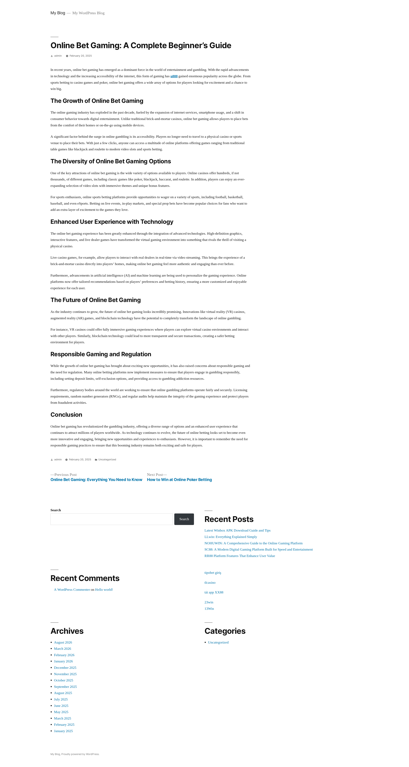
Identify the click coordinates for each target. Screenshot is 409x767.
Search (55, 510)
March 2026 (62, 648)
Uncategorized (107, 459)
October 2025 (63, 680)
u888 (174, 76)
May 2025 (61, 712)
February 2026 (64, 655)
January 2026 (63, 661)
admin (58, 55)
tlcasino (210, 582)
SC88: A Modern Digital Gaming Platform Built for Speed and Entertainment (258, 549)
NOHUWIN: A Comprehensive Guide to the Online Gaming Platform (253, 543)
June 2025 (61, 705)
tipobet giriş (212, 572)
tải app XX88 (213, 592)
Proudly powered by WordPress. (80, 754)
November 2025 (65, 674)
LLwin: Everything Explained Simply (230, 537)
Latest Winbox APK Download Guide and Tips (237, 530)
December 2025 (65, 667)
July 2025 (61, 699)
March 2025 (62, 718)
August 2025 (63, 693)
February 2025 (64, 724)
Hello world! (104, 589)
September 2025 (65, 686)
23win (208, 602)
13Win (209, 608)
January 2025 (63, 731)
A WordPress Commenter (72, 589)
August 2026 (63, 642)
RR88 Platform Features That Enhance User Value (239, 556)
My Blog (57, 12)
